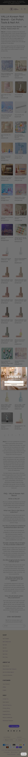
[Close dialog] (26, 368)
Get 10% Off (14, 384)
